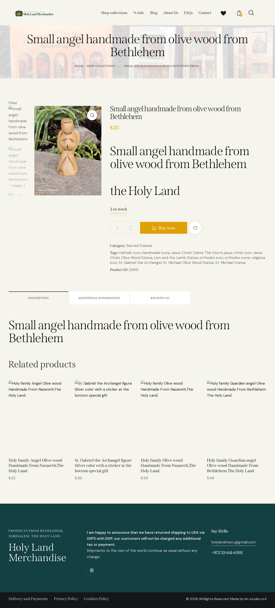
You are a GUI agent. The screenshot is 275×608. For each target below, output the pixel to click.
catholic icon (130, 252)
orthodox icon (211, 257)
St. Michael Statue (230, 262)
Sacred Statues (139, 245)
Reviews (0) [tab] (160, 298)
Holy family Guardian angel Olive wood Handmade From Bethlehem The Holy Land (232, 465)
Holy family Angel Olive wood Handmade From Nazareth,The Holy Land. (36, 465)
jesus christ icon (238, 252)
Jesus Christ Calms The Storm (197, 252)
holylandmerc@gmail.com (233, 542)
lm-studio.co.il (255, 599)
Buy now (167, 228)
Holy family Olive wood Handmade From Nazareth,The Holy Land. (168, 465)
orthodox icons (237, 257)
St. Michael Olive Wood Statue (188, 262)
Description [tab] (38, 298)
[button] (92, 115)
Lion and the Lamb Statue (176, 257)
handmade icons (156, 252)
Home (78, 66)
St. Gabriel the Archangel (140, 262)
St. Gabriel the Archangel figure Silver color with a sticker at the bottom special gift (103, 465)
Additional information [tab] (99, 298)
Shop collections (101, 66)
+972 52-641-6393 (227, 552)
